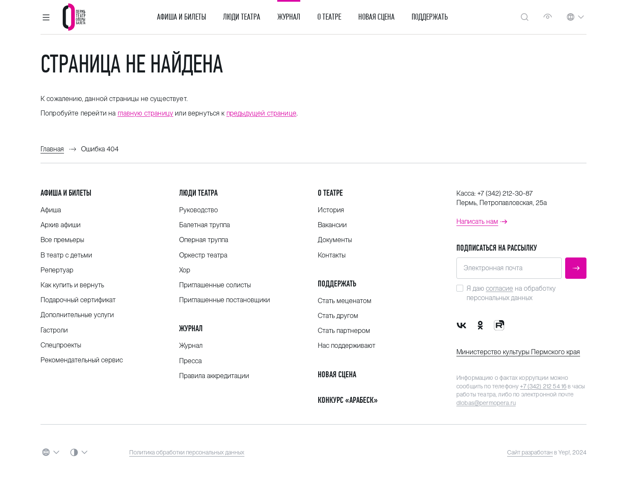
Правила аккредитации (214, 376)
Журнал (288, 17)
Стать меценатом (345, 301)
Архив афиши (61, 225)
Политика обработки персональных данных (186, 452)
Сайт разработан (530, 452)
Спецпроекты (61, 345)
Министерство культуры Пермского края (518, 352)
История (331, 210)
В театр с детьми (66, 255)
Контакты (331, 255)
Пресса (190, 361)
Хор (184, 270)
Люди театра (241, 17)
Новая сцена (376, 17)
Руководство (198, 210)
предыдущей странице (261, 113)
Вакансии (332, 225)
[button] (46, 17)
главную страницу (146, 113)
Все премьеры (62, 240)
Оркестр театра (203, 255)
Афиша (51, 210)
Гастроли (54, 330)
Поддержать (430, 17)
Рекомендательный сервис (82, 360)
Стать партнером (344, 331)
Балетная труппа (204, 225)
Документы (335, 240)
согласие (499, 288)
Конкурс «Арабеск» (348, 400)
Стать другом (338, 316)
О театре (329, 17)
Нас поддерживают (346, 345)
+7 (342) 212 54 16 (543, 386)
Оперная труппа (203, 240)
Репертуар (57, 270)
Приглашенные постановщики (224, 300)
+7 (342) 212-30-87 (505, 193)
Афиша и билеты (181, 17)
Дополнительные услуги (77, 315)
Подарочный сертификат (78, 300)
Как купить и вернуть (72, 285)
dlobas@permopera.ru (486, 402)
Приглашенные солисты (215, 285)
